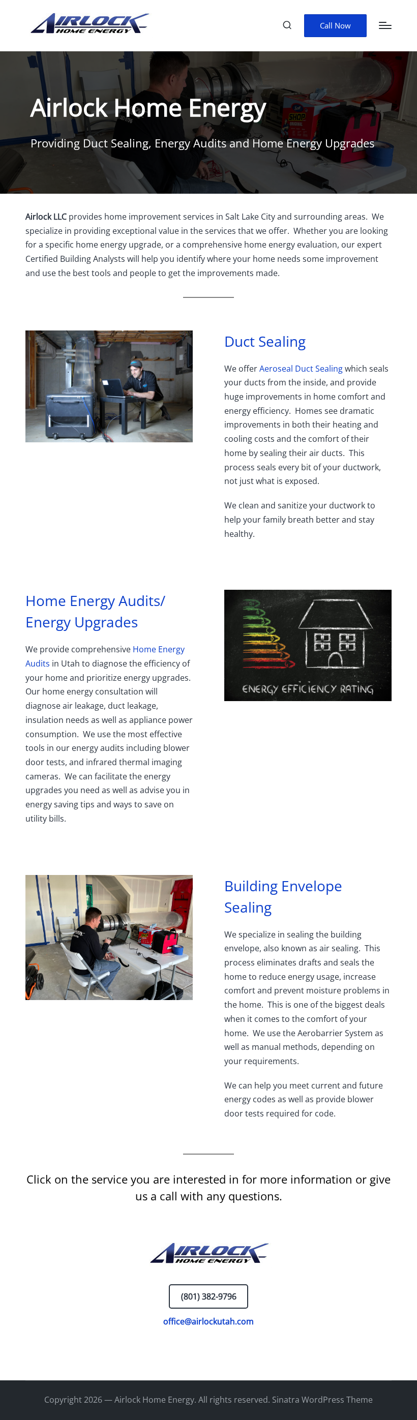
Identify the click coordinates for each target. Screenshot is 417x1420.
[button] (335, 25)
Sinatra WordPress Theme (322, 1399)
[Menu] (385, 25)
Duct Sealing (265, 341)
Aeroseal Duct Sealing (301, 368)
